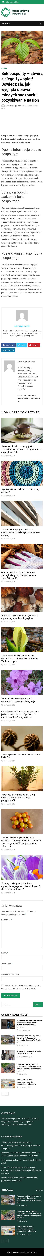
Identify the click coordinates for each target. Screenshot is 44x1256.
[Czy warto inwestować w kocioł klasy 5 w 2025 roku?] (8, 1051)
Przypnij (35, 345)
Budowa (7, 1190)
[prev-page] (3, 1094)
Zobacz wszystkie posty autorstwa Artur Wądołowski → (29, 398)
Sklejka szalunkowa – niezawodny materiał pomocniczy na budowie (26, 1082)
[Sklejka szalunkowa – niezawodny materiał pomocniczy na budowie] (8, 1080)
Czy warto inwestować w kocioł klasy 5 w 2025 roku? (29, 1052)
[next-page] (7, 1094)
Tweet (23, 345)
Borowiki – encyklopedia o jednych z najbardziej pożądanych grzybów (19, 617)
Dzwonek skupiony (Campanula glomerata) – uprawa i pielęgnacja (18, 700)
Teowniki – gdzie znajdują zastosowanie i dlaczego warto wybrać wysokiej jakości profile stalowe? (29, 1067)
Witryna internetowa (10, 974)
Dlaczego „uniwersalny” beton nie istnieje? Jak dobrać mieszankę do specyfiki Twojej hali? (29, 1039)
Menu (7, 23)
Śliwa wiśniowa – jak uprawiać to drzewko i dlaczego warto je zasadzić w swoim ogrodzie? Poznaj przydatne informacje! (21, 842)
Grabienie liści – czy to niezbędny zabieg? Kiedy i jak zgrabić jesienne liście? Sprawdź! (18, 575)
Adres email (7, 964)
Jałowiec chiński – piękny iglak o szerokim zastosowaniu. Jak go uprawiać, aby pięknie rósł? (22, 449)
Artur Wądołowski (16, 106)
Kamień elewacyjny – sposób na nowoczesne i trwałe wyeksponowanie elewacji (20, 532)
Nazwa (4, 953)
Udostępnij (10, 345)
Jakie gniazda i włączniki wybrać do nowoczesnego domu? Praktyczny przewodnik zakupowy (30, 1023)
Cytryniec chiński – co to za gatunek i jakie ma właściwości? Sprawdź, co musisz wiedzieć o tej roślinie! (20, 714)
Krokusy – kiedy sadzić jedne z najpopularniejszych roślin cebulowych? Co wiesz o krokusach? (20, 886)
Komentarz (6, 920)
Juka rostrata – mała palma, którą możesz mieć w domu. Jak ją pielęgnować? (18, 797)
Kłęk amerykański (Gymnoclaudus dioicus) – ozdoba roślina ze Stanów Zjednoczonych (19, 658)
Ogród (4, 69)
